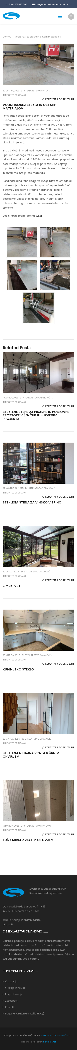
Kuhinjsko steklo (18, 669)
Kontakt (8, 924)
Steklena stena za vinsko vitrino (32, 502)
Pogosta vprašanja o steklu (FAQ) (24, 1013)
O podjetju (11, 981)
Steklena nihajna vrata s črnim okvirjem (31, 755)
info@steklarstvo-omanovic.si (52, 4)
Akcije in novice (16, 988)
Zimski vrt (11, 585)
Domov (7, 36)
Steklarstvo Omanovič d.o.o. (56, 1035)
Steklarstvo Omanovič (37, 90)
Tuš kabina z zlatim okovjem (28, 840)
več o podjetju (31, 959)
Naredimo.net (49, 1042)
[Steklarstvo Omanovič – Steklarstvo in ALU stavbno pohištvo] (17, 15)
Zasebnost (11, 1000)
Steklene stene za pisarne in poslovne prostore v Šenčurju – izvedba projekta (36, 415)
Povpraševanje (13, 994)
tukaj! (39, 216)
